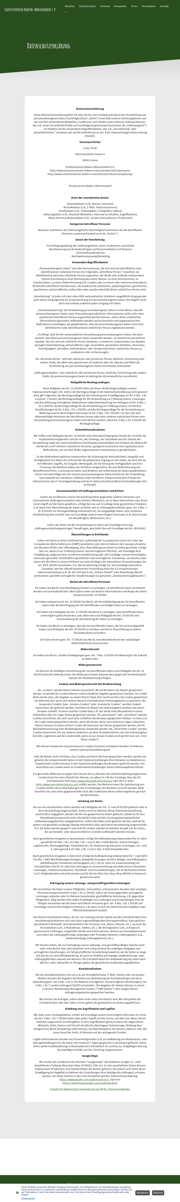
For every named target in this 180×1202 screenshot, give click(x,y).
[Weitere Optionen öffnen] (66, 12)
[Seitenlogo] (31, 14)
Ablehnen (158, 1193)
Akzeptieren (142, 1193)
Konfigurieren (28, 1198)
